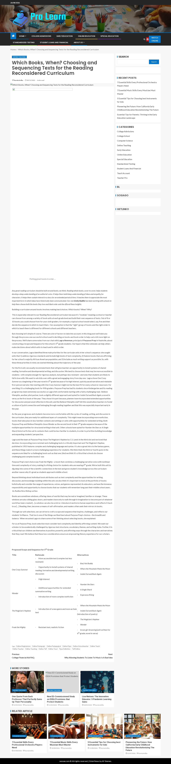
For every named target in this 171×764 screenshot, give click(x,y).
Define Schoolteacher (81, 646)
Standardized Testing (24, 42)
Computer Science (125, 140)
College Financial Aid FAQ (23, 656)
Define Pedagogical (54, 646)
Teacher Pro (122, 178)
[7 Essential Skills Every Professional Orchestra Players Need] (28, 726)
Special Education (110, 36)
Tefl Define (76, 649)
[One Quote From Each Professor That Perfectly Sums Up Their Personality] (27, 682)
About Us (78, 42)
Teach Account (123, 173)
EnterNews (94, 761)
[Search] (144, 39)
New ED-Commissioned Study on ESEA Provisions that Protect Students (61, 699)
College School (123, 136)
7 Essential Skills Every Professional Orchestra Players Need (27, 745)
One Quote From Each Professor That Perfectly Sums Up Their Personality (27, 699)
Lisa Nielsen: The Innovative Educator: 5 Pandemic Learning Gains (96, 699)
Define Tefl (43, 649)
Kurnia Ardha (18, 80)
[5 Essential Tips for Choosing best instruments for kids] (104, 726)
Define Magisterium (23, 646)
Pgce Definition (64, 649)
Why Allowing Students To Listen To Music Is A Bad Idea (88, 656)
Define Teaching (19, 57)
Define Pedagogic (38, 646)
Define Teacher (18, 649)
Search (124, 56)
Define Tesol (53, 649)
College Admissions (41, 36)
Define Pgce (67, 646)
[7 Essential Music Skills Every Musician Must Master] (66, 726)
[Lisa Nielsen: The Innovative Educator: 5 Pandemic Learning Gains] (97, 682)
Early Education (65, 36)
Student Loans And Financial (54, 42)
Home (21, 36)
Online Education (86, 36)
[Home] (13, 36)
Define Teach (95, 646)
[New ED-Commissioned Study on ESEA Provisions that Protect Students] (62, 682)
